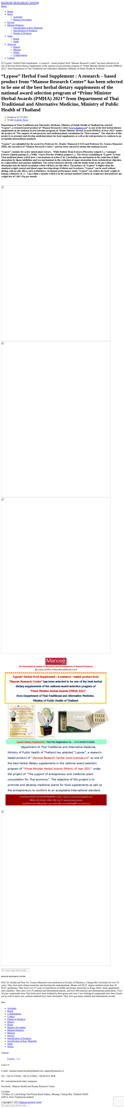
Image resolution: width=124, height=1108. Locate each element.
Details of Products (22, 33)
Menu (4, 6)
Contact (11, 58)
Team (10, 36)
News (10, 14)
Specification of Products (25, 30)
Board (16, 39)
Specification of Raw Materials (28, 28)
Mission (17, 49)
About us (11, 44)
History (16, 47)
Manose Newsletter (22, 19)
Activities (17, 17)
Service (10, 22)
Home (10, 11)
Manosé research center (30, 1102)
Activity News (21, 120)
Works (16, 52)
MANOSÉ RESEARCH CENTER (20, 2)
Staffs (16, 41)
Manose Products (15, 25)
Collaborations (20, 55)
